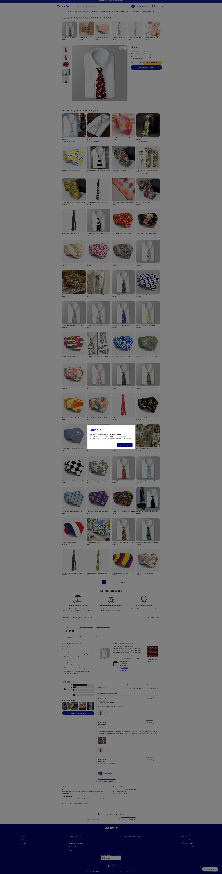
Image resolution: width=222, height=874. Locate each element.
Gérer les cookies (109, 445)
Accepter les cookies (124, 445)
